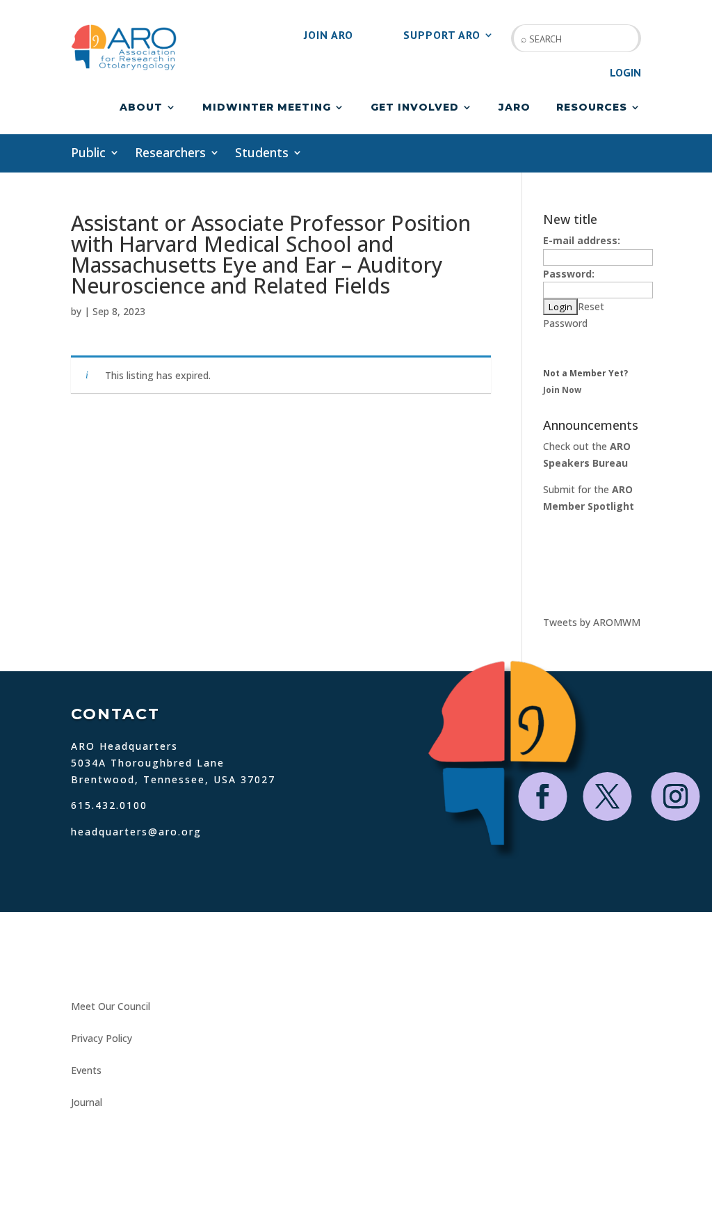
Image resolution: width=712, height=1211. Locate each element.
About (141, 107)
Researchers (170, 154)
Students (262, 154)
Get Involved (415, 107)
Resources (591, 107)
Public (88, 154)
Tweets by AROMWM (591, 622)
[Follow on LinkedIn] (165, 965)
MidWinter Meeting (266, 107)
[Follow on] (193, 965)
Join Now (562, 390)
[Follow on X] (607, 796)
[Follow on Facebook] (543, 796)
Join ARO (328, 36)
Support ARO (441, 36)
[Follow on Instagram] (676, 796)
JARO (515, 107)
